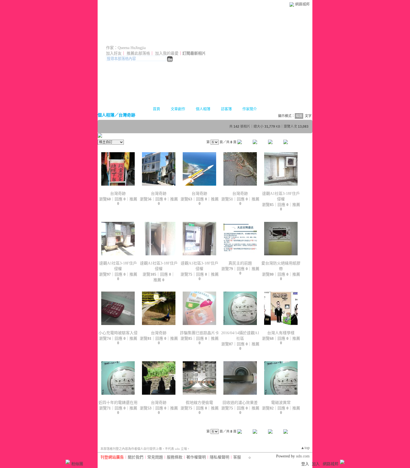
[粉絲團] (68, 462)
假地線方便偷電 (199, 403)
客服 (237, 457)
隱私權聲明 (219, 457)
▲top (305, 448)
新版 (208, 39)
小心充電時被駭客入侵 (118, 333)
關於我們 (135, 457)
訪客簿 (226, 109)
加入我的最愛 (167, 53)
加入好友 (114, 53)
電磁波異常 (281, 403)
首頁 (156, 109)
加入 (316, 464)
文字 (308, 116)
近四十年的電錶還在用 (118, 403)
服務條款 (174, 457)
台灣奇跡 (127, 115)
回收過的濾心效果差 (240, 403)
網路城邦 (302, 4)
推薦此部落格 (138, 53)
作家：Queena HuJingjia (126, 48)
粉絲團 (77, 464)
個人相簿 (203, 109)
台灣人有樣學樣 (281, 333)
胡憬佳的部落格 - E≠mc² (147, 39)
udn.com (303, 456)
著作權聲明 (196, 457)
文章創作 (178, 109)
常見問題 (155, 457)
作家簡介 (249, 109)
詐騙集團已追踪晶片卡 (199, 333)
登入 (305, 464)
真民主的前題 (240, 263)
